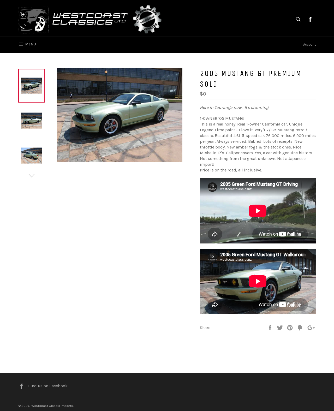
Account (309, 44)
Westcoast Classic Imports (52, 406)
